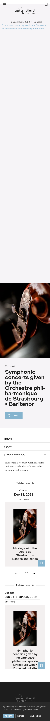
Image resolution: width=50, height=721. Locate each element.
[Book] (41, 563)
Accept (8, 716)
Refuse (20, 716)
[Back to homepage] (25, 11)
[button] (4, 4)
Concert (38, 22)
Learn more (35, 716)
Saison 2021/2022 (20, 22)
